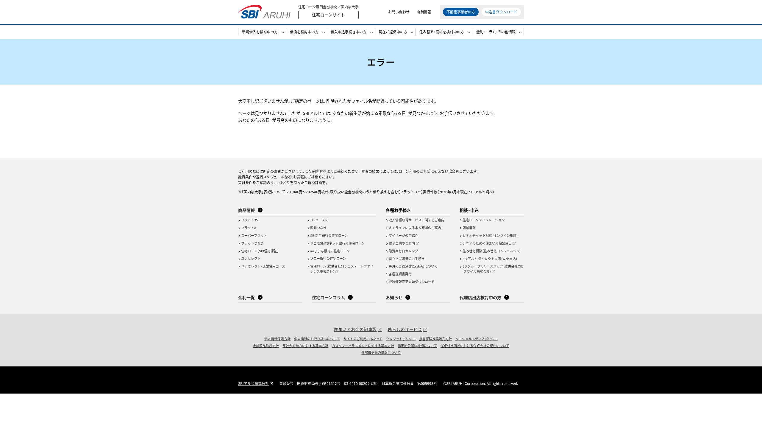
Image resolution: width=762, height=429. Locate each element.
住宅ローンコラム (328, 297)
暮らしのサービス (405, 329)
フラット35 (249, 219)
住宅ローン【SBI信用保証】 (260, 250)
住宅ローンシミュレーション (484, 219)
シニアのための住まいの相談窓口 (487, 243)
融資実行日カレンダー (405, 250)
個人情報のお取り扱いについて (317, 338)
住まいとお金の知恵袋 (355, 329)
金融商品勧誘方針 (266, 345)
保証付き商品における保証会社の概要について (475, 345)
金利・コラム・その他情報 (496, 31)
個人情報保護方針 (277, 338)
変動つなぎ (318, 227)
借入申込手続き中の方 (348, 31)
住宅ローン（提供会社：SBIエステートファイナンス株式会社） (342, 269)
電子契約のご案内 (402, 243)
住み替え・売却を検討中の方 (441, 31)
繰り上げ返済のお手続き (407, 258)
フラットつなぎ (252, 243)
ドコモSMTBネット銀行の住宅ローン (337, 243)
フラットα (248, 227)
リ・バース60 (319, 219)
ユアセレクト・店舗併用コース (263, 266)
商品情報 (246, 210)
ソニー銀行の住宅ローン (328, 258)
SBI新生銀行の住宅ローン (329, 235)
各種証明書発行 (400, 273)
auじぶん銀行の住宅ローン (330, 250)
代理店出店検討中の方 (480, 297)
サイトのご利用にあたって (362, 338)
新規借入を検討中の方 (260, 31)
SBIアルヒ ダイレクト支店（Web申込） (490, 258)
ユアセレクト (251, 258)
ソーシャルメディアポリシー (476, 338)
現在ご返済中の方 (393, 31)
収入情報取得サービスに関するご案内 (416, 219)
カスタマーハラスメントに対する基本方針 (363, 345)
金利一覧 (246, 297)
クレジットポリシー (401, 338)
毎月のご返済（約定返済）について (413, 266)
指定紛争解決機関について (417, 345)
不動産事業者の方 (460, 11)
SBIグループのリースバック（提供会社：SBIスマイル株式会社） (493, 269)
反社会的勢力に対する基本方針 (305, 345)
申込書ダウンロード (501, 11)
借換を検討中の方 (304, 31)
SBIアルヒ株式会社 (253, 383)
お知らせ (394, 297)
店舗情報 (424, 11)
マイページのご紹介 (403, 235)
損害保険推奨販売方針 (435, 338)
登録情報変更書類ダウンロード (412, 281)
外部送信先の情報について (381, 352)
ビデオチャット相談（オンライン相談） (490, 235)
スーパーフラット (254, 235)
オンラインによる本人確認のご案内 (415, 227)
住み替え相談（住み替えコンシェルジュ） (492, 250)
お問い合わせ (399, 11)
